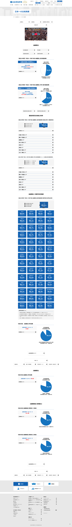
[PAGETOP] (70, 524)
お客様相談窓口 (46, 502)
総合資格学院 (18, 2)
